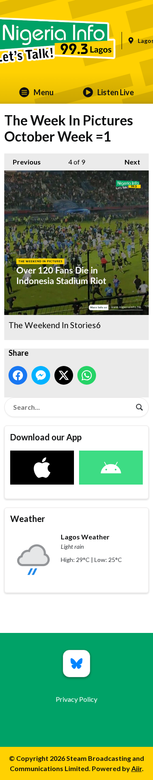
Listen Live (115, 92)
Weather (27, 518)
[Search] (139, 407)
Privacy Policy (76, 699)
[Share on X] (63, 375)
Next (128, 162)
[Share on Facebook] (17, 375)
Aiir (136, 768)
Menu (44, 92)
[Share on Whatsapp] (86, 375)
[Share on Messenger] (40, 375)
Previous (22, 162)
